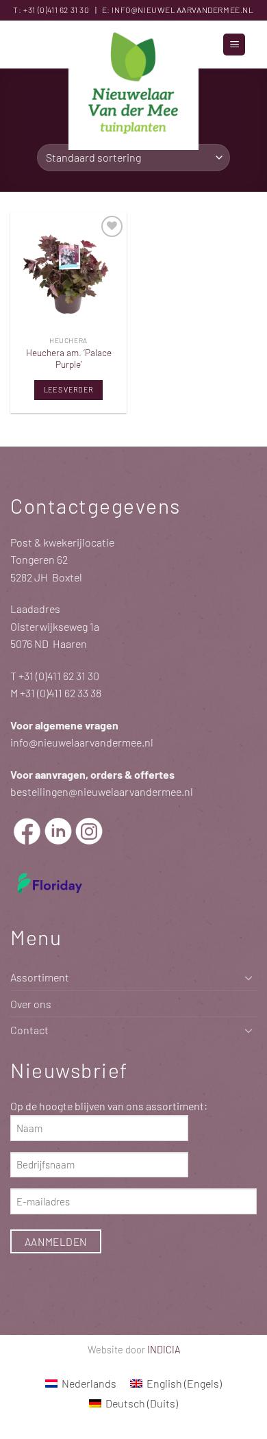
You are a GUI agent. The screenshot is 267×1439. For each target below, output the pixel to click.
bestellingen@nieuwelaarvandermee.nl (101, 791)
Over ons (30, 1003)
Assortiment (39, 977)
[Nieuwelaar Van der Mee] (133, 85)
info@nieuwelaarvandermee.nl (182, 9)
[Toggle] (248, 977)
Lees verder (69, 389)
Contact (29, 1029)
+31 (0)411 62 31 (50, 9)
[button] (234, 45)
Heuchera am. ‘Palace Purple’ (69, 359)
